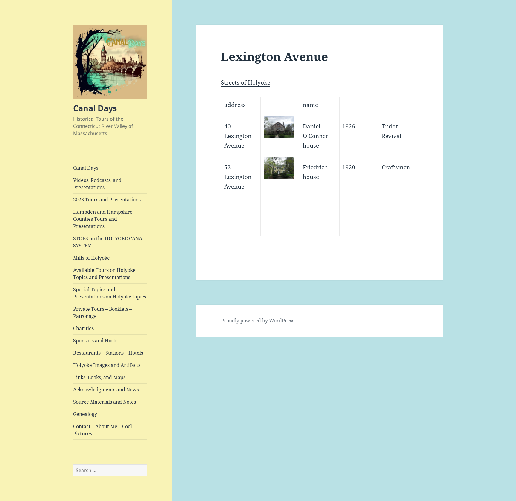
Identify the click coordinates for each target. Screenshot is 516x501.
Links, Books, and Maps (99, 377)
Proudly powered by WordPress (257, 320)
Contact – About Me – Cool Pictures (102, 430)
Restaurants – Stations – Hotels (108, 353)
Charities (83, 328)
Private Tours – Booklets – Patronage (102, 312)
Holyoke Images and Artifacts (106, 365)
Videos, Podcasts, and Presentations (97, 184)
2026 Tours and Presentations (107, 199)
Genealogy (85, 414)
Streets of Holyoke (245, 82)
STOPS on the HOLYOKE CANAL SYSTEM (109, 242)
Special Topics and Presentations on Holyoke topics (109, 293)
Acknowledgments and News (106, 389)
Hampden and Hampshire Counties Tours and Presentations (103, 219)
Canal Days (95, 108)
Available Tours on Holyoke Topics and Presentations (104, 274)
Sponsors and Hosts (95, 340)
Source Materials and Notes (104, 402)
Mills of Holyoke (91, 258)
